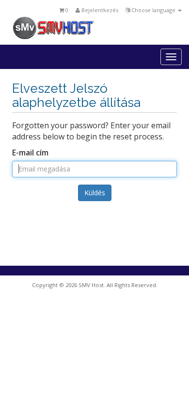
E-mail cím (30, 152)
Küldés (94, 192)
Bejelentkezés (99, 10)
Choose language (153, 10)
